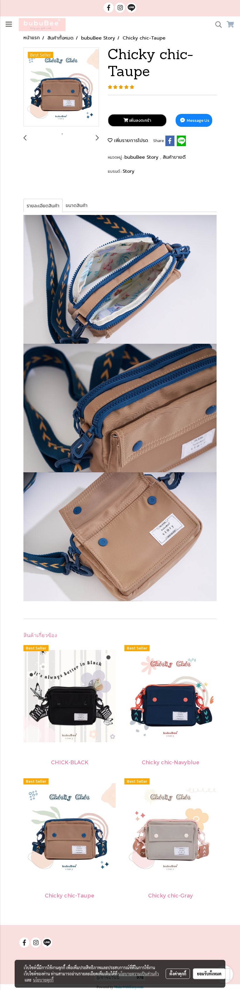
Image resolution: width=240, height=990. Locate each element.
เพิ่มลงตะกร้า (139, 120)
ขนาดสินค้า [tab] (77, 205)
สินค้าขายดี (174, 157)
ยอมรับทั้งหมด (209, 973)
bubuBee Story (142, 157)
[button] (216, 24)
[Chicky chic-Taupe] (61, 87)
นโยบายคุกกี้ (43, 979)
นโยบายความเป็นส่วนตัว (138, 973)
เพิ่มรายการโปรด (130, 140)
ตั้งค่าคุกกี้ (177, 973)
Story (128, 171)
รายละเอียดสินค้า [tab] (43, 205)
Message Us (197, 120)
